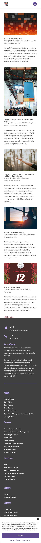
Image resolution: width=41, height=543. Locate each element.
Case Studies (8, 405)
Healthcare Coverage (11, 467)
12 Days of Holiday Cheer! (12, 287)
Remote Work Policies (11, 470)
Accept (20, 535)
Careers (6, 494)
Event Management (14, 43)
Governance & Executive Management (16, 432)
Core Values (8, 402)
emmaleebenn (10, 234)
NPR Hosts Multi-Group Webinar (14, 232)
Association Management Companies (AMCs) (19, 414)
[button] (38, 519)
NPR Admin (9, 178)
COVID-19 (11, 125)
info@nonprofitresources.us (18, 330)
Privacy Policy (26, 540)
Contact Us (7, 509)
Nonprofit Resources (12, 41)
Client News (31, 234)
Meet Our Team (9, 399)
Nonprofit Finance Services (13, 429)
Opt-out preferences (15, 540)
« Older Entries (9, 317)
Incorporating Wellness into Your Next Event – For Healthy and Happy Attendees (19, 175)
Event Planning (9, 440)
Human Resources (10, 449)
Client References (10, 411)
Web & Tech (8, 438)
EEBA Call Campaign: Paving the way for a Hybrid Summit (18, 120)
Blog (30, 41)
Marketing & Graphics (11, 435)
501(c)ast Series (9, 476)
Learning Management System (14, 473)
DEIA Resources (9, 479)
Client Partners (9, 408)
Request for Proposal (11, 512)
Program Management (11, 446)
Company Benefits (10, 497)
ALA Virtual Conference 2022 (13, 39)
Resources (16, 181)
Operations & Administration (13, 443)
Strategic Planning (10, 452)
